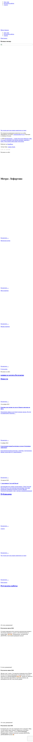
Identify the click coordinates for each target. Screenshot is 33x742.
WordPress (10, 144)
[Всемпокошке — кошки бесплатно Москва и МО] (16, 27)
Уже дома (6, 2)
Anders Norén (11, 147)
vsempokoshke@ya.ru (19, 134)
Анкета (6, 4)
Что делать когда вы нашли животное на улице (13, 130)
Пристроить (4, 38)
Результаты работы (9, 3)
